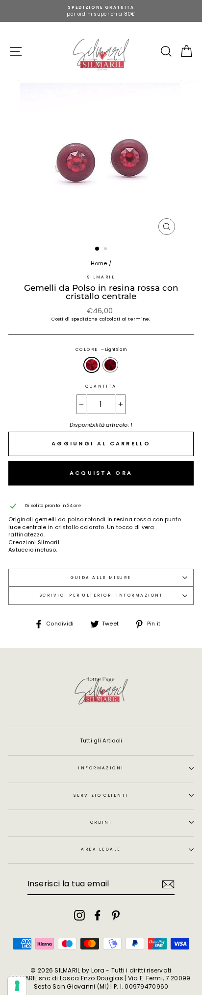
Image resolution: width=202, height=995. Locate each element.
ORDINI (101, 822)
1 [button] (97, 249)
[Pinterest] (115, 915)
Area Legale (101, 849)
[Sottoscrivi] (168, 884)
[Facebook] (97, 915)
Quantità (101, 386)
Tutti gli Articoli (101, 740)
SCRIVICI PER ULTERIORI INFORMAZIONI (101, 595)
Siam (110, 365)
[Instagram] (79, 915)
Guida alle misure (101, 577)
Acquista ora (101, 473)
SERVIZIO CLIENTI (101, 795)
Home (99, 263)
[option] (101, 11)
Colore (101, 349)
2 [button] (106, 249)
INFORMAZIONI (101, 768)
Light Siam (91, 365)
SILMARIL (101, 277)
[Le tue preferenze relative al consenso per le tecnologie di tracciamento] (17, 985)
